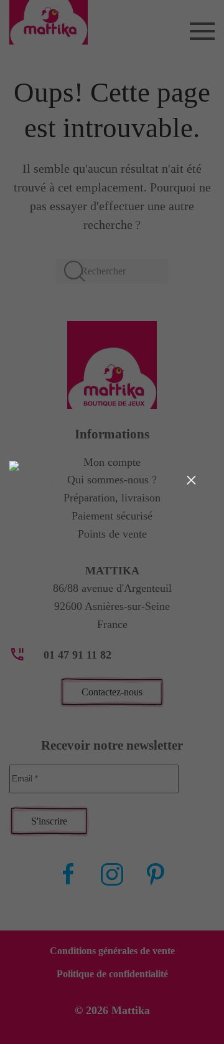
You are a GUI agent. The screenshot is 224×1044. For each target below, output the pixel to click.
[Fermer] (191, 479)
